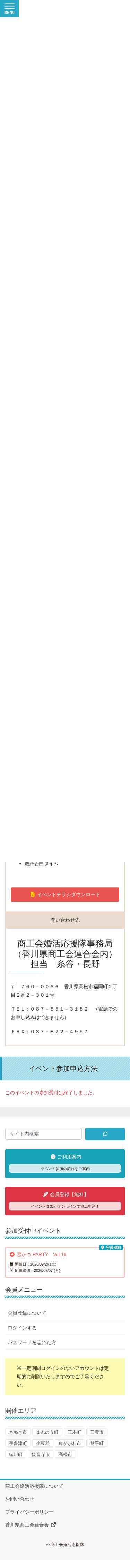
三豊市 (97, 1432)
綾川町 (16, 1454)
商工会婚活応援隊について (34, 1486)
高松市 (65, 1454)
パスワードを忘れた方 (32, 1342)
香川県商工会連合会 (27, 1525)
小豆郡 (43, 1443)
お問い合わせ (19, 1499)
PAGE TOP (120, 1507)
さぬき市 (18, 1432)
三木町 (74, 1432)
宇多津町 (18, 1443)
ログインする (22, 1327)
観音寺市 (41, 1454)
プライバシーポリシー (29, 1512)
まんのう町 (47, 1432)
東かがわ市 (70, 1443)
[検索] (105, 1134)
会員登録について (27, 1313)
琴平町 (97, 1443)
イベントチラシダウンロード (68, 894)
